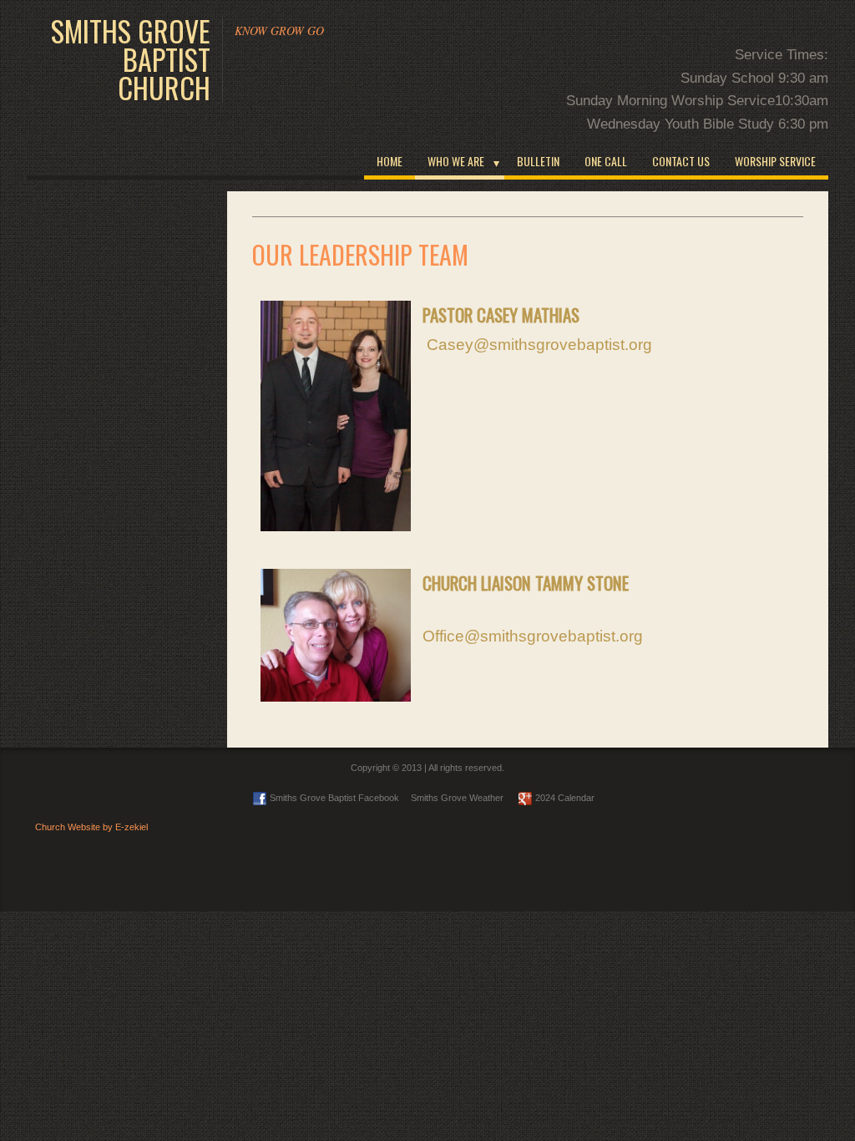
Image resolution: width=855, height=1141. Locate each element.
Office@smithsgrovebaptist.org (532, 636)
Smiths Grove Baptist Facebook (334, 798)
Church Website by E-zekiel (91, 827)
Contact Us (681, 161)
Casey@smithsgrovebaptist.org (539, 344)
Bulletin (538, 161)
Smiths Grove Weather (457, 798)
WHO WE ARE (456, 161)
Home (389, 161)
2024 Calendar (564, 798)
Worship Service (775, 161)
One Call (605, 161)
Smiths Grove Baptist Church (130, 59)
